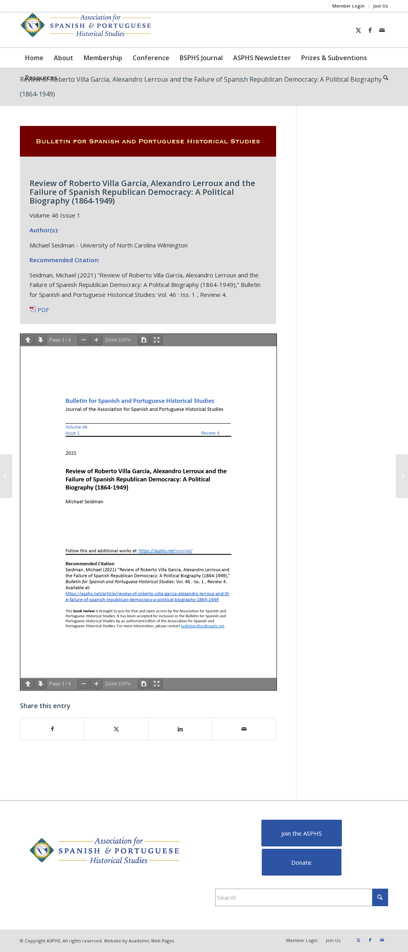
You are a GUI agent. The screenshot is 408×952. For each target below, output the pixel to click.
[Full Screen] (157, 340)
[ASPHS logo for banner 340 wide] (87, 29)
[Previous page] (28, 340)
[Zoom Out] (84, 340)
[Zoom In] (96, 340)
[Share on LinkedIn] (180, 729)
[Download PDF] (144, 340)
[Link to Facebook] (370, 30)
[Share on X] (116, 729)
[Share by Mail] (244, 729)
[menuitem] (348, 6)
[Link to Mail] (382, 30)
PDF (42, 310)
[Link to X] (358, 30)
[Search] (383, 78)
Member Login (348, 6)
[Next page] (41, 340)
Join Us (380, 6)
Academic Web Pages (151, 941)
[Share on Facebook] (52, 729)
